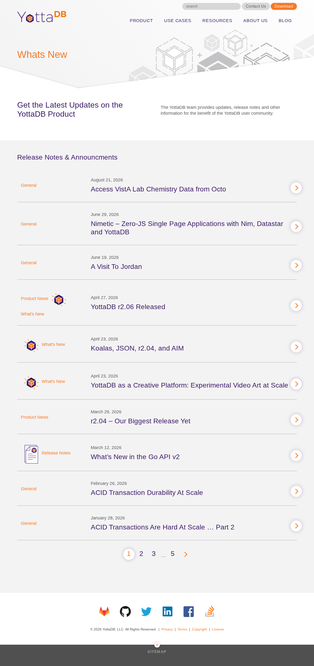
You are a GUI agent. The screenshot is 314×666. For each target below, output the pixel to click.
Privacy (167, 629)
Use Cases (177, 20)
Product (141, 20)
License (218, 629)
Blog (285, 20)
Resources (217, 20)
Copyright (199, 629)
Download (284, 6)
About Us (255, 20)
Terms (182, 629)
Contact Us (256, 6)
